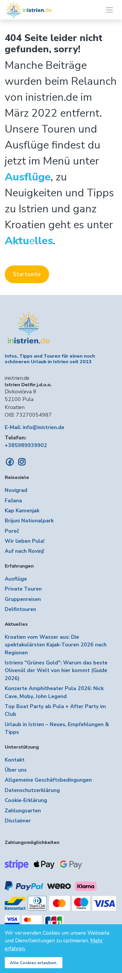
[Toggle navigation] (109, 9)
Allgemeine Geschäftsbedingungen (48, 779)
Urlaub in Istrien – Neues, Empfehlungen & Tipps (57, 728)
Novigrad (16, 490)
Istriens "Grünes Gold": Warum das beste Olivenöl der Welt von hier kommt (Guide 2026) (56, 670)
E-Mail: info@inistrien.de (34, 427)
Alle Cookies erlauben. (33, 963)
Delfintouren (20, 609)
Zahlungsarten (23, 810)
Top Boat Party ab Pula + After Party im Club (55, 710)
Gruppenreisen (23, 599)
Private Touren (23, 588)
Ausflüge (16, 578)
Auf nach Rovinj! (24, 551)
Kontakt (15, 759)
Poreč (12, 530)
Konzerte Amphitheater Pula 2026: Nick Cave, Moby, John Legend (54, 692)
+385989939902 (26, 445)
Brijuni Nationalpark (29, 520)
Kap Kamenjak (22, 510)
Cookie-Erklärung (26, 800)
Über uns (16, 769)
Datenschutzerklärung (32, 790)
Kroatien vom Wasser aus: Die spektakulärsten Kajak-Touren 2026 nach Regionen (56, 644)
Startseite (27, 274)
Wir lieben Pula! (24, 541)
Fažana (13, 500)
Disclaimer (18, 820)
